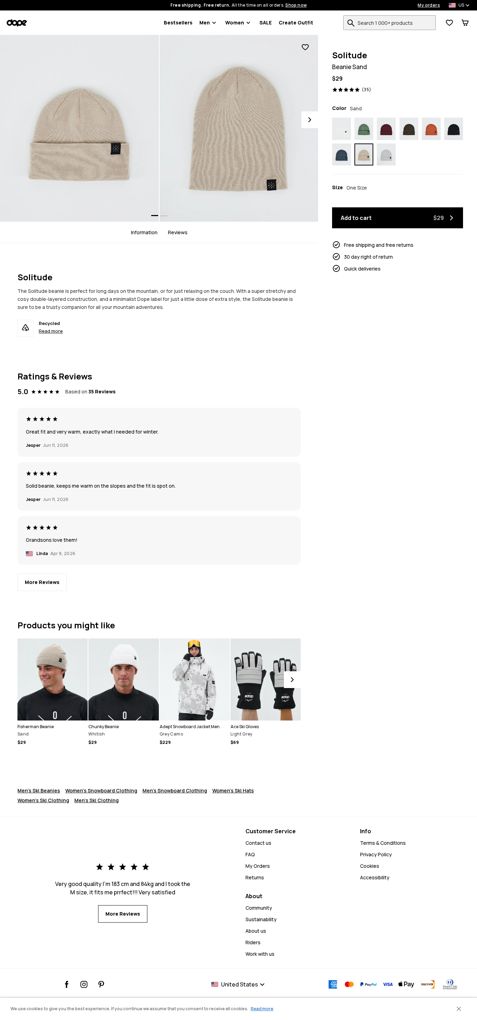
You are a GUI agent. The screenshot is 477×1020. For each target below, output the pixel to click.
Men (204, 22)
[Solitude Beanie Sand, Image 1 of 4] (79, 128)
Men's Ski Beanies (38, 790)
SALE (265, 22)
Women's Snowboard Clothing (101, 790)
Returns (254, 877)
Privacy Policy (376, 854)
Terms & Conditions (383, 843)
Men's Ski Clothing (96, 800)
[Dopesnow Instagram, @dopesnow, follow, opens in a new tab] (84, 984)
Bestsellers (178, 22)
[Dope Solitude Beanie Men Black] (453, 129)
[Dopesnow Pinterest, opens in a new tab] (101, 984)
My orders (429, 5)
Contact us (258, 843)
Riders (252, 942)
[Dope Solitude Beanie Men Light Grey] (386, 154)
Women (234, 22)
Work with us (259, 954)
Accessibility (374, 877)
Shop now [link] (296, 5)
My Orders (257, 866)
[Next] (309, 119)
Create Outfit (296, 22)
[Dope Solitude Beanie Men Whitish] (341, 129)
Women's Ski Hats (233, 790)
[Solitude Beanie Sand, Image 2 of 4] (239, 128)
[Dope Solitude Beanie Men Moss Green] (363, 129)
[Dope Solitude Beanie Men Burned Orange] (431, 129)
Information (144, 232)
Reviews (178, 232)
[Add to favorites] (305, 47)
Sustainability (261, 919)
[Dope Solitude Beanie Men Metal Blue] (341, 154)
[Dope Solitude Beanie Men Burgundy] (386, 129)
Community (258, 907)
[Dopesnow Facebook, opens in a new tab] (67, 984)
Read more (51, 331)
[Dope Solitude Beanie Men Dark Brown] (408, 129)
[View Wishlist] (449, 23)
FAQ (250, 854)
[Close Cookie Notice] (459, 1009)
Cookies (369, 866)
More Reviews (42, 582)
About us (255, 930)
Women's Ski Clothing (43, 800)
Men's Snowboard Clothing (174, 790)
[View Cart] (465, 23)
